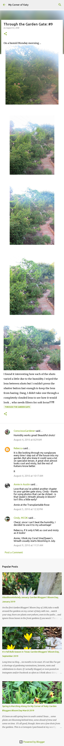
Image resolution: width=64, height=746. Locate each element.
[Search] (60, 4)
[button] (5, 34)
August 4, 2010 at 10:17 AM (28, 475)
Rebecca (18, 448)
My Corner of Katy (18, 4)
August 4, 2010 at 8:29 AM (28, 439)
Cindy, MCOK (21, 517)
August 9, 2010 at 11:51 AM (28, 545)
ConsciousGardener (24, 430)
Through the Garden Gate (17, 407)
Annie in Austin (22, 484)
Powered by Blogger (34, 742)
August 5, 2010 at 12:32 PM (28, 509)
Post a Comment (14, 552)
